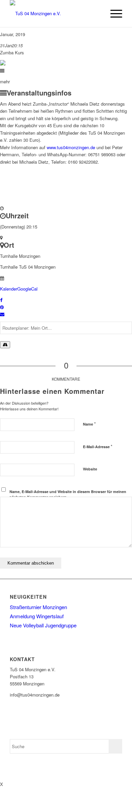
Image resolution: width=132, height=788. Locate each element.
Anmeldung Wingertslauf (37, 616)
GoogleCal (27, 289)
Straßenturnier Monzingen (38, 606)
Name (89, 423)
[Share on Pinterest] (2, 307)
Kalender (8, 289)
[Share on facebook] (1, 300)
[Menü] (113, 13)
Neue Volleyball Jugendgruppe (43, 625)
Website (90, 468)
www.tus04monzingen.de (71, 147)
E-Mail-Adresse (97, 446)
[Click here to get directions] (5, 344)
